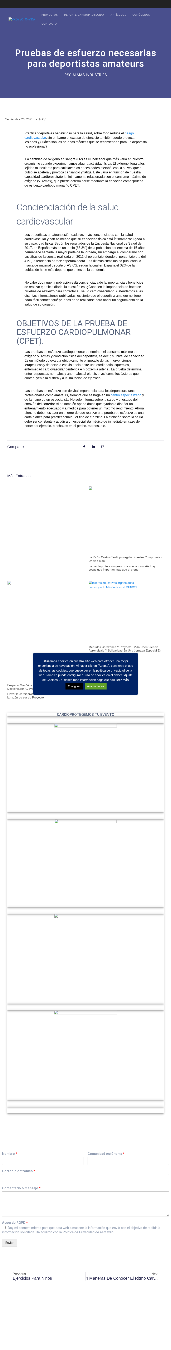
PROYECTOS (49, 14)
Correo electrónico (18, 1171)
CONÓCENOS (141, 14)
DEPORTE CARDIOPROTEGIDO (84, 14)
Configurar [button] (74, 686)
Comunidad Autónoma (106, 1154)
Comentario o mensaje (21, 1188)
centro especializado (126, 395)
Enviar (9, 1242)
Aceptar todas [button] (95, 686)
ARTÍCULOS (118, 14)
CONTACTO (49, 23)
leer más (122, 680)
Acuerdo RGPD (15, 1223)
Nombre (9, 1154)
